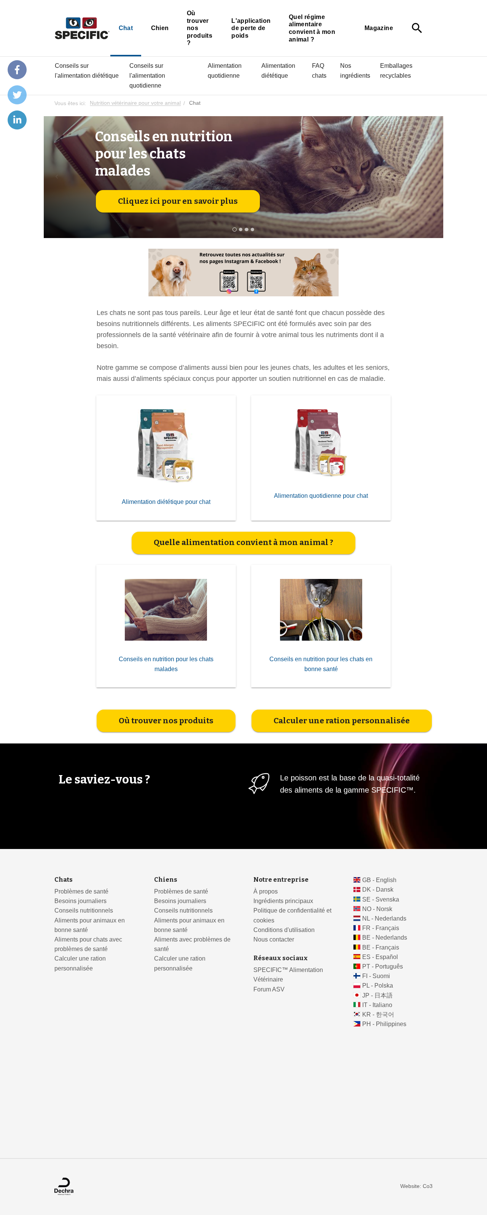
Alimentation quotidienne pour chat (321, 495)
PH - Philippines (384, 1024)
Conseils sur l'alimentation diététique (87, 70)
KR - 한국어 (378, 1014)
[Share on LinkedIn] (17, 119)
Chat (126, 28)
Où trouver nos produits (166, 720)
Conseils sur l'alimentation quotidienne (147, 75)
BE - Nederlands (384, 937)
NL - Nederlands (384, 918)
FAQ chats (319, 70)
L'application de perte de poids (251, 28)
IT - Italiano (377, 1005)
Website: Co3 (416, 1186)
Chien (160, 28)
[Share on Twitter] (17, 94)
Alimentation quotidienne (225, 70)
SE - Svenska (380, 899)
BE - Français (380, 947)
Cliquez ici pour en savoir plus (178, 201)
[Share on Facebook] (17, 69)
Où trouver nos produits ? (199, 28)
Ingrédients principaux (283, 901)
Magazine (378, 28)
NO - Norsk (377, 909)
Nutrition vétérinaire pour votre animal (135, 103)
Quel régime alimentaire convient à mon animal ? (312, 28)
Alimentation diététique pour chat (166, 502)
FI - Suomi (376, 976)
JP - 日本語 (377, 995)
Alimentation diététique (278, 70)
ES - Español (380, 957)
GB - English (379, 880)
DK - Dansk (377, 889)
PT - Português (382, 966)
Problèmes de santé (81, 891)
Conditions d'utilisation (284, 930)
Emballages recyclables (396, 70)
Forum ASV (269, 989)
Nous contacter (273, 939)
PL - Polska (377, 985)
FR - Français (380, 928)
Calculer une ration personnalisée (342, 720)
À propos (265, 891)
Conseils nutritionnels (83, 910)
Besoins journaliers (80, 901)
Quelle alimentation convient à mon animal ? (243, 542)
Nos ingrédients (355, 70)
